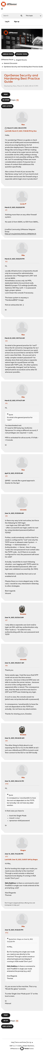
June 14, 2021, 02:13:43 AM (14, 617)
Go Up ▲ (30, 1042)
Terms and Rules (20, 1042)
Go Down (5, 100)
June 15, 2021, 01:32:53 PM (14, 930)
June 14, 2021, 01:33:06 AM (14, 513)
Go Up (6, 1020)
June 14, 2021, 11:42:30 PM (14, 854)
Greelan (23, 614)
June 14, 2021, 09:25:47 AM (14, 663)
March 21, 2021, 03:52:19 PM (14, 259)
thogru (23, 850)
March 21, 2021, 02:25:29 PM (15, 207)
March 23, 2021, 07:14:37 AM (15, 400)
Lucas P (23, 204)
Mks (23, 255)
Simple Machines (28, 1046)
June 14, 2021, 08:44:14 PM (14, 781)
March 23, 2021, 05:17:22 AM (15, 338)
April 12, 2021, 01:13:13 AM (14, 473)
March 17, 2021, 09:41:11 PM (16, 128)
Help (12, 1042)
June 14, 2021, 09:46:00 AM (14, 738)
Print (6, 94)
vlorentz (23, 510)
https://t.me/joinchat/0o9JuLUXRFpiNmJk (20, 234)
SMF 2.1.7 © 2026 (16, 1046)
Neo (23, 125)
